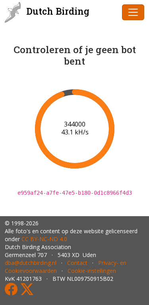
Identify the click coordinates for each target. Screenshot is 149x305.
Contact (77, 263)
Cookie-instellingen (92, 270)
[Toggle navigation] (133, 12)
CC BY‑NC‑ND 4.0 (44, 239)
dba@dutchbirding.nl (30, 263)
